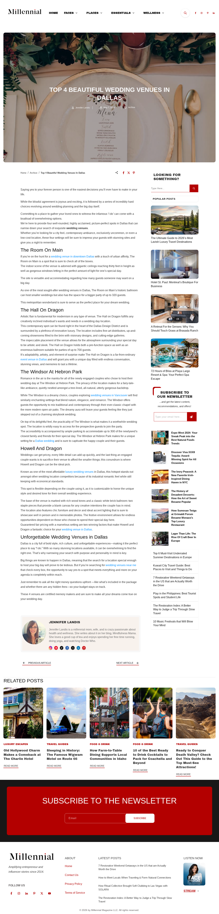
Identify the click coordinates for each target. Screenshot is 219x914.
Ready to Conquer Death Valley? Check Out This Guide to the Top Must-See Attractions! (194, 759)
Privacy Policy (73, 883)
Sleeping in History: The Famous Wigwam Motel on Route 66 (65, 755)
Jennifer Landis (64, 622)
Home (23, 173)
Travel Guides (57, 744)
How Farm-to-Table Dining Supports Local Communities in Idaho (108, 755)
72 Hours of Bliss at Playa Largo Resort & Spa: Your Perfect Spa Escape (170, 375)
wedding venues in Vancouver (109, 395)
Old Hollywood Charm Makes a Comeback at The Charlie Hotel (22, 755)
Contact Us (71, 875)
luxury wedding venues (79, 471)
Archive (131, 107)
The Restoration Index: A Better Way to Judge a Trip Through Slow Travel (174, 609)
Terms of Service (75, 892)
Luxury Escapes (16, 744)
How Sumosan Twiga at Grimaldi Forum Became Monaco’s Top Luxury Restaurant (183, 517)
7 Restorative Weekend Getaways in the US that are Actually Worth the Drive (173, 581)
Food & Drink (100, 744)
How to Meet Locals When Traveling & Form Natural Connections (134, 877)
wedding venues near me (121, 565)
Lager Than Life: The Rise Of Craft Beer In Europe (183, 537)
